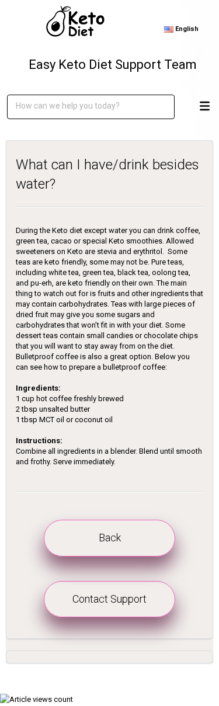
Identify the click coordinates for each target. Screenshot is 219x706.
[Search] (157, 107)
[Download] (107, 347)
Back (110, 537)
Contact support (109, 599)
